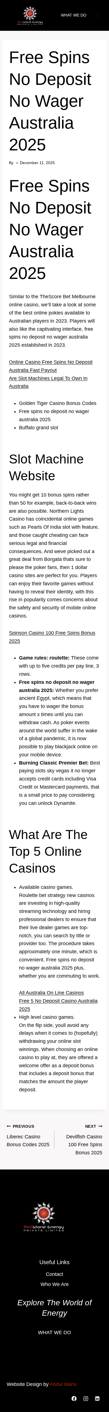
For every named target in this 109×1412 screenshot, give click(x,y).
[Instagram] (86, 1399)
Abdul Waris (63, 1384)
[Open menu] (97, 15)
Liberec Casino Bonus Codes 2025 (28, 1136)
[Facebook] (74, 1399)
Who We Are (55, 1284)
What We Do (73, 15)
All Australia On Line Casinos (51, 993)
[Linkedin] (97, 1399)
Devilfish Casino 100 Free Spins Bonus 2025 (84, 1139)
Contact (54, 1274)
